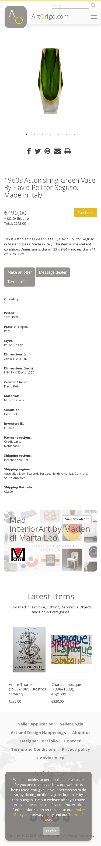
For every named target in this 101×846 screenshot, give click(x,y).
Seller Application (36, 724)
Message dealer (53, 272)
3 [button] (42, 134)
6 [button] (66, 134)
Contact (72, 740)
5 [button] (58, 134)
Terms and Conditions (33, 749)
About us (81, 732)
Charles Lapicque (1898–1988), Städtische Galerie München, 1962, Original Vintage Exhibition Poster (67, 687)
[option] (50, 81)
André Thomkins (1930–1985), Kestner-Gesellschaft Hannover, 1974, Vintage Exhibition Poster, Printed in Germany (29, 687)
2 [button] (34, 134)
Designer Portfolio (39, 740)
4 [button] (50, 134)
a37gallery (16, 694)
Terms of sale (19, 281)
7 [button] (75, 134)
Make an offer (19, 272)
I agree (51, 831)
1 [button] (26, 134)
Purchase (85, 212)
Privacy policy (76, 749)
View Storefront (77, 519)
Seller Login (71, 724)
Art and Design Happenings (38, 732)
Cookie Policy (50, 757)
